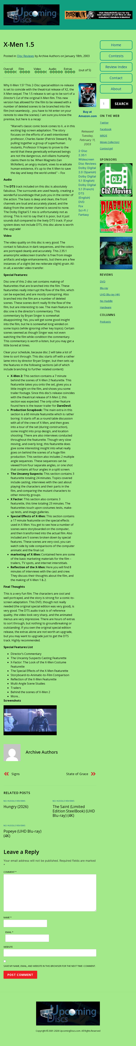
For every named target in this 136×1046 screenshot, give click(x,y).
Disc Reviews (25, 56)
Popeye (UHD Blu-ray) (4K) (22, 833)
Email (9, 932)
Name (8, 917)
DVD (81, 202)
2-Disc (82, 151)
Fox (80, 206)
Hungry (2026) (16, 806)
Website (8, 946)
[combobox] (104, 104)
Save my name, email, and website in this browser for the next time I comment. (50, 966)
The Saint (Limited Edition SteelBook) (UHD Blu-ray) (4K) (74, 811)
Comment (10, 872)
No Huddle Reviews (14, 801)
